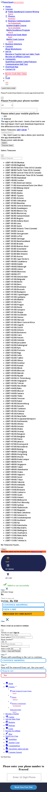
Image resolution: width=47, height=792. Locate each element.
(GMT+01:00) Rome (13, 307)
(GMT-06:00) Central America (18, 205)
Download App (11, 66)
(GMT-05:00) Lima (13, 223)
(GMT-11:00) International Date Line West (24, 185)
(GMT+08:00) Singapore (15, 464)
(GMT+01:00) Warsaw (14, 320)
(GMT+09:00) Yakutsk (14, 482)
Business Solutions (13, 44)
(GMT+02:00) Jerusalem (15, 342)
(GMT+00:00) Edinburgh (15, 266)
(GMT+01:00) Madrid (14, 299)
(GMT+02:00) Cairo (13, 335)
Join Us (8, 51)
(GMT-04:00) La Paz (13, 236)
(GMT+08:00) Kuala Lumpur (17, 459)
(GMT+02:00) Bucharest (15, 332)
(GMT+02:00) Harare (14, 337)
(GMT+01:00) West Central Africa (20, 322)
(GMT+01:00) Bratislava (15, 287)
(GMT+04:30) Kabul (13, 401)
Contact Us (10, 69)
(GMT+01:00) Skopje (14, 312)
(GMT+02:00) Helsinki (14, 340)
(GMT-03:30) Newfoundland (17, 241)
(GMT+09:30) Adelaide (15, 484)
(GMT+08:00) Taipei (14, 467)
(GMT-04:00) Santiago (15, 238)
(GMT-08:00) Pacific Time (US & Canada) (22, 170)
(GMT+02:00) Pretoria (15, 350)
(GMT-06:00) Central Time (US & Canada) (23, 172)
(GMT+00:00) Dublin (14, 264)
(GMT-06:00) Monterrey (15, 213)
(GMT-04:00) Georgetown (16, 233)
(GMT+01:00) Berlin (13, 281)
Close (4, 549)
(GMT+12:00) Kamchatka (16, 525)
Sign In (16, 633)
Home (8, 6)
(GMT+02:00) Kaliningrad (16, 345)
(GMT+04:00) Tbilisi (13, 396)
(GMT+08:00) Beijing (14, 449)
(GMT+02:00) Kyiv (13, 347)
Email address (6, 637)
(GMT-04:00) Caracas (14, 231)
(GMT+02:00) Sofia (13, 355)
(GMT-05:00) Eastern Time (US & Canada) (23, 167)
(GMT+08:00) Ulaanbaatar (16, 469)
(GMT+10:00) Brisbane (15, 489)
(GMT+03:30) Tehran (14, 383)
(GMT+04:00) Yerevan (15, 398)
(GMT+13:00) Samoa (14, 538)
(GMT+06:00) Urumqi (14, 431)
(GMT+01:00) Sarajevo (15, 309)
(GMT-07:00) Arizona (14, 198)
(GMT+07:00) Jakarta (14, 441)
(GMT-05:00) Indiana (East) (17, 221)
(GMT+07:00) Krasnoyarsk (16, 444)
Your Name (5, 635)
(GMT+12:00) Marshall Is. (16, 528)
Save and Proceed (14, 651)
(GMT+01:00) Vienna (14, 317)
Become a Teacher (13, 54)
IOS (5, 116)
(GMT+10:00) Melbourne (16, 500)
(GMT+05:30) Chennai (14, 411)
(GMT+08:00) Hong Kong (16, 454)
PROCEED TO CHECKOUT (17, 614)
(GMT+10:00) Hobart (14, 497)
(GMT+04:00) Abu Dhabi (15, 385)
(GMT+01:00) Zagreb (14, 325)
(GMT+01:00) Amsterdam (16, 276)
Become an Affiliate (14, 56)
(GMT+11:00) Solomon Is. (16, 515)
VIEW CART (9, 609)
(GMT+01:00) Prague (14, 304)
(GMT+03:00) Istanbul (14, 363)
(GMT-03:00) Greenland (15, 249)
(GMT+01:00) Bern (13, 284)
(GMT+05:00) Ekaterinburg (17, 403)
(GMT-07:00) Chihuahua (15, 200)
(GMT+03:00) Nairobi (14, 373)
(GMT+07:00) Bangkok (15, 436)
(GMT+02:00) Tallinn (14, 358)
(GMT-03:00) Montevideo (16, 251)
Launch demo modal (8, 88)
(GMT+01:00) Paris (13, 302)
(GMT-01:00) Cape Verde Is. (17, 259)
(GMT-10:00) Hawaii (14, 190)
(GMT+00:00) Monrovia (15, 271)
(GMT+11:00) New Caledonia (17, 512)
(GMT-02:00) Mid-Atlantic (16, 254)
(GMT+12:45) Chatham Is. (16, 533)
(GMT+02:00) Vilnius (14, 360)
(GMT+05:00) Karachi (14, 406)
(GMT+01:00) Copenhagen (17, 294)
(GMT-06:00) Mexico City (16, 210)
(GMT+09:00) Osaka (14, 472)
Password (4, 646)
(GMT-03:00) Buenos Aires (16, 246)
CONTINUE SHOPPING (15, 605)
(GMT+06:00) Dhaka (14, 429)
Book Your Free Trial (23, 787)
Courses (9, 9)
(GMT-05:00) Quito (13, 226)
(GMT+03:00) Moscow (14, 370)
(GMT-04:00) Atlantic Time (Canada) (21, 228)
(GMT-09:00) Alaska (13, 193)
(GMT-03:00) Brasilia (14, 243)
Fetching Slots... (7, 132)
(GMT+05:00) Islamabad (15, 177)
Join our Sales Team (31, 54)
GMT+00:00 (23, 130)
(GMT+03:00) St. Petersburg (17, 378)
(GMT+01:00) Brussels (15, 289)
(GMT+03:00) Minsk (13, 368)
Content (9, 46)
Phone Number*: (7, 640)
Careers (26, 56)
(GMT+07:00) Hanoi (13, 439)
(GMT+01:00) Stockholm (16, 314)
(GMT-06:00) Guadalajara (16, 208)
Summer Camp (22, 61)
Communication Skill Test (16, 64)
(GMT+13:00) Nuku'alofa (16, 535)
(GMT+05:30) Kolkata (14, 413)
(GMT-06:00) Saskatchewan (17, 216)
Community (10, 59)
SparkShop (10, 61)
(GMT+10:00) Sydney (14, 505)
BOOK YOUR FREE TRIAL (18, 2)
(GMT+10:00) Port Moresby (17, 502)
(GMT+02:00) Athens (14, 330)
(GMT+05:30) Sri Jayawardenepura (20, 418)
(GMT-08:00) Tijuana (14, 195)
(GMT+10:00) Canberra (15, 492)
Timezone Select (7, 145)
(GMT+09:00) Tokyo (14, 479)
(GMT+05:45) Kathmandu (16, 421)
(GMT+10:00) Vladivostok (16, 507)
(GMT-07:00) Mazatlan (15, 203)
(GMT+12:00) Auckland (15, 520)
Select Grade (5, 649)
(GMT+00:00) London (14, 180)
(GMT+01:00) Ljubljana (15, 297)
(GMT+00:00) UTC (13, 274)
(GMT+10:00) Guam (13, 495)
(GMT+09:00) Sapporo (15, 474)
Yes (5, 675)
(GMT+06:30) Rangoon (15, 434)
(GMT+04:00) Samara (14, 393)
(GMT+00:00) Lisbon (14, 269)
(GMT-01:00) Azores (14, 256)
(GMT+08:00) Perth (13, 462)
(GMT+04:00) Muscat (14, 391)
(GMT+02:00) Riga (13, 353)
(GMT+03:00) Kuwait (14, 365)
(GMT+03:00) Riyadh (14, 375)
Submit (4, 143)
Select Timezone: (8, 130)
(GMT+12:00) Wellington (16, 530)
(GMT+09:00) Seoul (13, 477)
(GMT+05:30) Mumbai (14, 162)
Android (7, 119)
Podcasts (33, 61)
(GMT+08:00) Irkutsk (14, 456)
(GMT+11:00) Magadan (15, 510)
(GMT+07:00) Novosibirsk (16, 446)
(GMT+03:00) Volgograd (15, 380)
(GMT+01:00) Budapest (15, 292)
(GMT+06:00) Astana (14, 426)
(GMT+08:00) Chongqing (16, 451)
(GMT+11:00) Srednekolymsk (18, 517)
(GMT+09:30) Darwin (14, 487)
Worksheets (16, 49)
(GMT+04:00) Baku (13, 388)
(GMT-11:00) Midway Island (17, 188)
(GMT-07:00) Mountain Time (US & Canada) (24, 175)
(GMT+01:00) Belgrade (15, 279)
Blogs (8, 49)
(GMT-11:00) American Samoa (18, 183)
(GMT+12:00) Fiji (12, 522)
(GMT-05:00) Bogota (14, 218)
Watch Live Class (36, 552)
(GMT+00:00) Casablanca (16, 261)
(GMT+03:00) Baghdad (15, 165)
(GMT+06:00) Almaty (14, 424)
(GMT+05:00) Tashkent (15, 408)
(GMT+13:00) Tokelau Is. (16, 540)
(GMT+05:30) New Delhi (15, 416)
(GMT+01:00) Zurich (14, 327)
